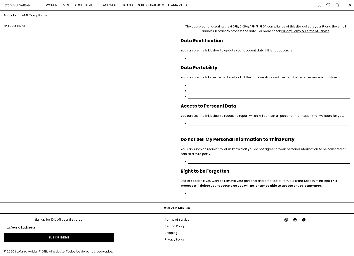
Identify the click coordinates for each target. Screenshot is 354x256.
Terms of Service (177, 219)
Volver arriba (177, 208)
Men (66, 5)
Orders (269, 96)
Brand (128, 5)
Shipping (171, 233)
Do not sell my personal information (269, 162)
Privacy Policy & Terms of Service (305, 31)
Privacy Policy (175, 239)
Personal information (269, 91)
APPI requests (269, 85)
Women (51, 5)
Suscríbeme (59, 237)
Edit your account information (269, 58)
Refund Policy (175, 226)
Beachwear (109, 5)
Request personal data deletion (269, 194)
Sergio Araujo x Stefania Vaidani (164, 5)
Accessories (84, 5)
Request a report (269, 124)
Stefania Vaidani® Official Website (40, 251)
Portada (10, 15)
